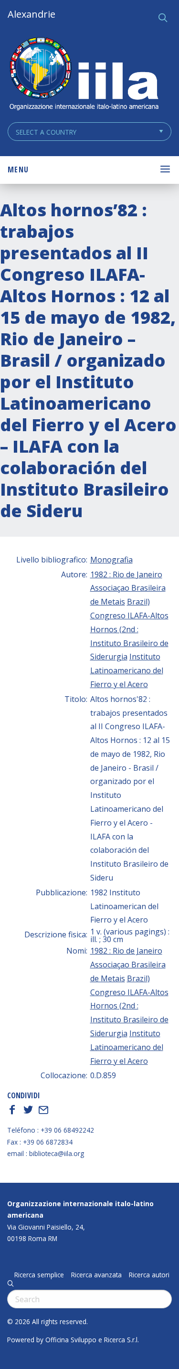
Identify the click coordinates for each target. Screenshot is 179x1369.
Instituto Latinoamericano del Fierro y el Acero (126, 670)
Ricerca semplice (39, 1275)
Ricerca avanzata (96, 1275)
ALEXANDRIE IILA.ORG (83, 74)
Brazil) (138, 601)
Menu (18, 169)
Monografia (111, 559)
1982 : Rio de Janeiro (126, 574)
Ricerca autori (149, 1275)
